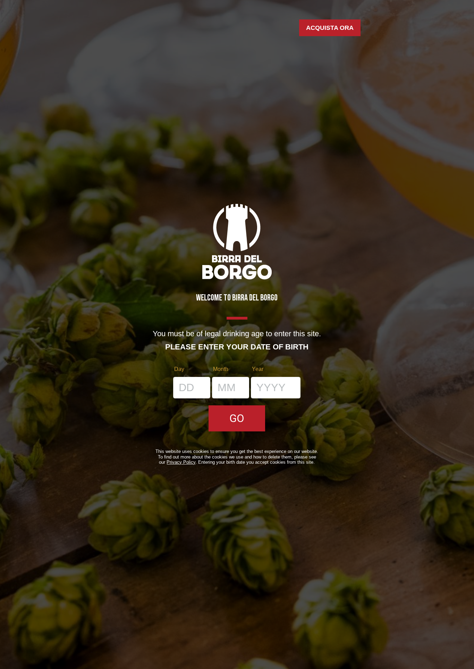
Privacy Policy (181, 462)
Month (220, 369)
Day (179, 369)
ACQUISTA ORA (330, 27)
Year (257, 369)
